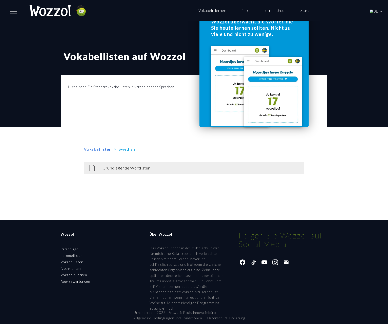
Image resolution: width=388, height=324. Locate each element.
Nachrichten (71, 268)
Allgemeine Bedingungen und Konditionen (167, 318)
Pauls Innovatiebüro (199, 312)
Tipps (244, 10)
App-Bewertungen (75, 281)
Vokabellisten (97, 149)
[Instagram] (275, 262)
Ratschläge (69, 249)
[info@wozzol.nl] (286, 262)
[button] (13, 11)
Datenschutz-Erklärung (226, 318)
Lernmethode (275, 10)
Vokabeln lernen (212, 10)
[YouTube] (264, 262)
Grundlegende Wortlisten (126, 167)
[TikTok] (253, 262)
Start (304, 10)
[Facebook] (242, 262)
